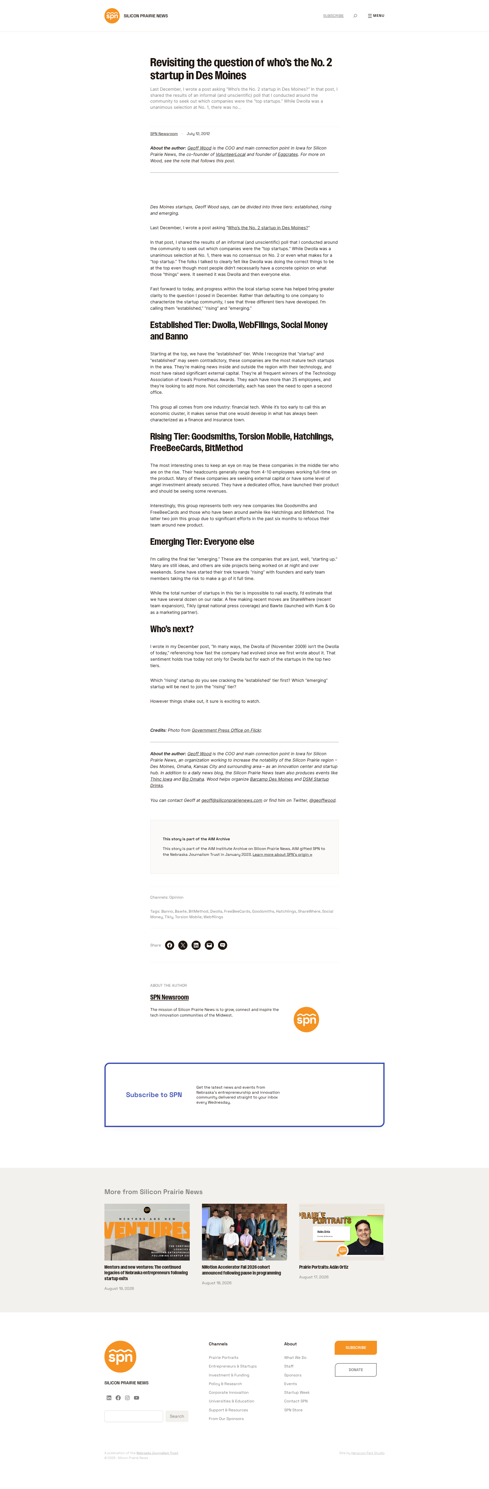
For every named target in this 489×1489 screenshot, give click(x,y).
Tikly (169, 916)
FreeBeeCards (237, 911)
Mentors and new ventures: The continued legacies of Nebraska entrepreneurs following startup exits (146, 1273)
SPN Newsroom (164, 133)
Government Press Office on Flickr (226, 730)
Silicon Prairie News (146, 16)
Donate (356, 1369)
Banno (167, 911)
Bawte (181, 911)
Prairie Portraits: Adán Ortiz (323, 1267)
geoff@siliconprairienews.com (231, 800)
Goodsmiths (263, 911)
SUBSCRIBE (333, 15)
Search (177, 1416)
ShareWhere (309, 911)
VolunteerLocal (231, 154)
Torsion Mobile (188, 916)
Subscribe (356, 1347)
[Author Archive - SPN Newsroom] (306, 1030)
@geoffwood (322, 800)
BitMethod (198, 911)
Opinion (176, 897)
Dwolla (216, 911)
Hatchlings (286, 911)
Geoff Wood (199, 148)
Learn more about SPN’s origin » (282, 854)
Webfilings (213, 916)
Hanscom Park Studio (368, 1453)
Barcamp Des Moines (271, 779)
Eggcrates (288, 154)
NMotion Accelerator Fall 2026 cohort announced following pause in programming (241, 1270)
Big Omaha (193, 779)
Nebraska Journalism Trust (157, 1453)
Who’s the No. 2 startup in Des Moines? (268, 227)
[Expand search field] (355, 15)
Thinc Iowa (161, 779)
